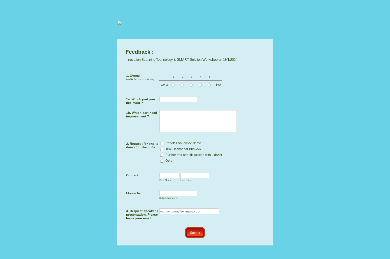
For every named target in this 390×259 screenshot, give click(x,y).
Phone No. (134, 193)
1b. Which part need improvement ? (141, 114)
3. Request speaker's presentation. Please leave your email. (142, 214)
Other (169, 160)
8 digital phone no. (169, 198)
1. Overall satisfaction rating (140, 77)
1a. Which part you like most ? (140, 101)
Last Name (186, 180)
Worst (164, 84)
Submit (195, 232)
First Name (165, 180)
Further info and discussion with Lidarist (193, 154)
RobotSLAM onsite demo (183, 143)
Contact (132, 175)
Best (218, 84)
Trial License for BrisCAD (183, 149)
